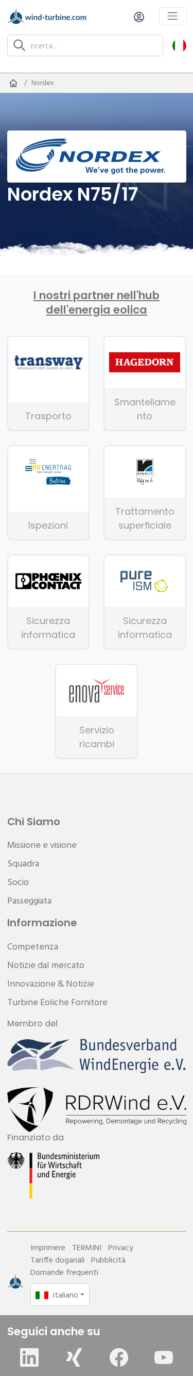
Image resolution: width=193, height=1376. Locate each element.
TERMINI (86, 1247)
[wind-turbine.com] (13, 83)
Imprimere (47, 1247)
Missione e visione (42, 844)
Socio (18, 882)
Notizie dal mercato (45, 965)
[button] (179, 45)
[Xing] (74, 1357)
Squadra (23, 863)
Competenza (32, 946)
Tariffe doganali (57, 1259)
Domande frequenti (64, 1272)
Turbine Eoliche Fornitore (57, 1002)
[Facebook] (119, 1357)
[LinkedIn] (29, 1357)
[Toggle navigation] (172, 16)
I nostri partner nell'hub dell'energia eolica (96, 303)
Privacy (120, 1247)
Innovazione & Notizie (50, 983)
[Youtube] (163, 1357)
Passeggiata (29, 900)
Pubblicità (108, 1259)
